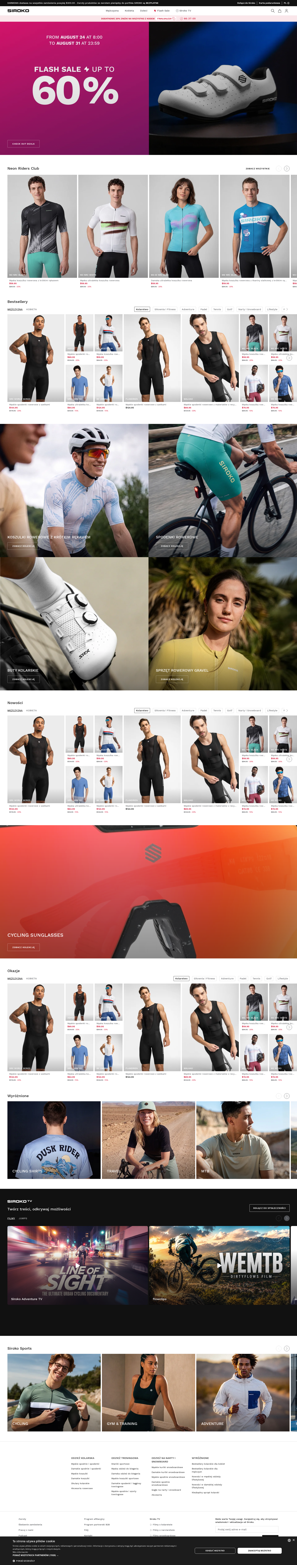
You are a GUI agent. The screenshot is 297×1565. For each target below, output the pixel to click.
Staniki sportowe (120, 1464)
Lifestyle (272, 309)
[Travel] (148, 1140)
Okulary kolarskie (80, 1483)
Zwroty (22, 1519)
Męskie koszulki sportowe (125, 1478)
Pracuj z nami (26, 1530)
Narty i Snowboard (249, 309)
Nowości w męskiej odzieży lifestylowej (206, 1478)
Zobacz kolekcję (23, 546)
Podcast (23, 1535)
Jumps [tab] (23, 1218)
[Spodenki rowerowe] (222, 490)
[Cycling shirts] (54, 1140)
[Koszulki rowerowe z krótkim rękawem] (74, 490)
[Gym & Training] (148, 1392)
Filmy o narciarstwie (164, 1530)
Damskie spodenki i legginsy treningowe (126, 1485)
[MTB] (243, 1140)
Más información (20, 1552)
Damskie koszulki (80, 1478)
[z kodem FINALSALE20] (173, 18)
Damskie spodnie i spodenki (86, 1468)
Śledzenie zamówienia (30, 1524)
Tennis (217, 309)
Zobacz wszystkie (258, 168)
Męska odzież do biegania (124, 1468)
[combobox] (289, 1540)
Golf (229, 309)
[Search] (273, 11)
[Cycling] (54, 1392)
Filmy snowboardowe (164, 1535)
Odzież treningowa (124, 1458)
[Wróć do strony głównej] (18, 10)
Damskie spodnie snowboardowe (161, 1483)
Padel (203, 309)
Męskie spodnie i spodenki (85, 1464)
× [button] (293, 1540)
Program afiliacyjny (94, 1519)
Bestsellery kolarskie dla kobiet (208, 1464)
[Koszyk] (280, 11)
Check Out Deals (23, 144)
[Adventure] (243, 1392)
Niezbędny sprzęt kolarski (205, 1492)
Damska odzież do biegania (125, 1473)
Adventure (188, 309)
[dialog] (148, 1550)
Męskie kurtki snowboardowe (167, 1467)
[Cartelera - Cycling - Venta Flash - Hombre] (148, 88)
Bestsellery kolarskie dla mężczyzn (204, 1470)
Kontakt (88, 1535)
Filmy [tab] (11, 1218)
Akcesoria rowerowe (82, 1488)
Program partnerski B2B (97, 1524)
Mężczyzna (15, 309)
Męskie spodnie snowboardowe (168, 1477)
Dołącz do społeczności (269, 1208)
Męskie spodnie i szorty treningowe (123, 1493)
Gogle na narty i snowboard (166, 1490)
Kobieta (31, 309)
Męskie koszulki (79, 1473)
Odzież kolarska (82, 1458)
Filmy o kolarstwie (162, 1524)
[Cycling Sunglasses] (148, 891)
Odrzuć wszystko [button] (215, 1550)
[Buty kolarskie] (74, 623)
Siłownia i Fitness (165, 309)
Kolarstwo (142, 309)
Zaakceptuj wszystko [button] (259, 1550)
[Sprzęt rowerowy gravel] (222, 623)
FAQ (86, 1530)
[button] (100, 1555)
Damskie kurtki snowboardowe (168, 1472)
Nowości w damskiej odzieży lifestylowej (207, 1486)
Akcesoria (157, 1495)
